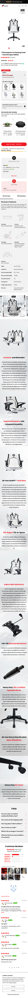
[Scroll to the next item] (25, 128)
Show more (14, 175)
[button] (5, 57)
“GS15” (4, 188)
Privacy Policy (12, 982)
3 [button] (14, 967)
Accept (13, 986)
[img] (5, 900)
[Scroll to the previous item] (2, 128)
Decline (13, 990)
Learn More (6, 171)
